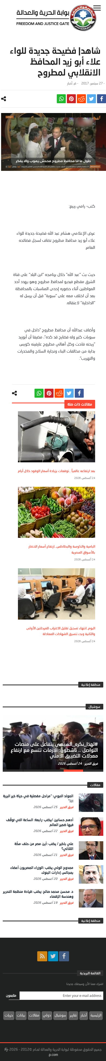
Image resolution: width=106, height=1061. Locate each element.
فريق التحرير (91, 763)
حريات (9, 1015)
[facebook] (101, 98)
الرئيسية (96, 1015)
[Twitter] (53, 956)
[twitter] (91, 98)
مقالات (34, 1015)
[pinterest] (71, 98)
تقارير (73, 1015)
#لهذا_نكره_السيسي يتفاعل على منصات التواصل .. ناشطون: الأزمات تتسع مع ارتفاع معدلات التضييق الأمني (54, 750)
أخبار (69, 83)
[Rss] (42, 956)
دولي (47, 1015)
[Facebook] (64, 956)
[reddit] (81, 98)
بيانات (21, 1015)
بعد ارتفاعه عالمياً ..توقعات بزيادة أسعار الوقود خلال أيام (56, 471)
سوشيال (60, 1015)
